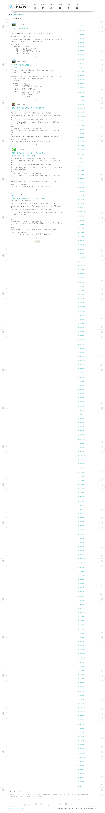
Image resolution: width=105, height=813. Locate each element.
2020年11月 (81, 311)
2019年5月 (81, 385)
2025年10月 (81, 67)
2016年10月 (81, 513)
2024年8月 (81, 125)
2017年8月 (81, 472)
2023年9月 (81, 170)
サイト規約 (22, 808)
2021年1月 (81, 302)
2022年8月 (81, 224)
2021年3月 (81, 294)
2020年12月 (81, 307)
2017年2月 (81, 497)
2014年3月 (81, 641)
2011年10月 (81, 761)
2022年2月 (81, 249)
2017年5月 (81, 484)
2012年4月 (81, 736)
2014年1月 (81, 649)
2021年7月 (81, 278)
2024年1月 (81, 154)
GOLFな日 (15, 30)
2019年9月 (81, 369)
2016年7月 (81, 526)
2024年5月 (81, 137)
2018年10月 (81, 414)
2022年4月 (81, 240)
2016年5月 (81, 534)
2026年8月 (81, 26)
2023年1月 (81, 203)
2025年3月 (81, 96)
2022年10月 (81, 216)
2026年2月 (81, 50)
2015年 (22, 14)
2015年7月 (81, 575)
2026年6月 (81, 34)
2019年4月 (81, 389)
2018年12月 (81, 406)
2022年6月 (81, 232)
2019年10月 (81, 364)
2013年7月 (81, 674)
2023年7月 (81, 179)
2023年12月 (81, 158)
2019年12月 (81, 356)
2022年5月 (81, 236)
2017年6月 (81, 480)
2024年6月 (81, 133)
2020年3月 (81, 344)
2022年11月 (81, 212)
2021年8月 (81, 274)
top (12, 14)
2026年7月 (81, 30)
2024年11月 (81, 112)
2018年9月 (81, 418)
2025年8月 (81, 75)
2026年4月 (81, 42)
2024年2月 (81, 150)
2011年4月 (81, 786)
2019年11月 (81, 360)
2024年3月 (81, 145)
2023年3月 (81, 195)
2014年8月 (81, 621)
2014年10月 (81, 612)
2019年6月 (81, 381)
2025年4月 (81, 92)
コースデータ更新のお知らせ (21, 28)
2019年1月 (81, 402)
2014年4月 (81, 637)
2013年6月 (81, 678)
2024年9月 (81, 121)
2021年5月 (81, 286)
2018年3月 (81, 443)
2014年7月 (81, 625)
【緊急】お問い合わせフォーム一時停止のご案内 (28, 108)
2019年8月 (81, 373)
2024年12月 (81, 108)
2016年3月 (81, 542)
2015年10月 (81, 563)
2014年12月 (81, 604)
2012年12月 (81, 703)
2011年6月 (81, 778)
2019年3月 (81, 393)
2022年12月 (81, 207)
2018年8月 (81, 422)
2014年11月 (81, 608)
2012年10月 (81, 711)
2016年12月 (81, 505)
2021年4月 (81, 290)
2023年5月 (81, 187)
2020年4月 (81, 340)
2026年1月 (81, 55)
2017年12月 (81, 455)
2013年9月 (81, 666)
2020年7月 (81, 327)
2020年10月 (81, 315)
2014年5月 (81, 633)
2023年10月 (81, 166)
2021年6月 (81, 282)
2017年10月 (81, 464)
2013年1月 (81, 699)
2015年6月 (81, 579)
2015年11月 (81, 559)
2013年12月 (81, 654)
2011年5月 (81, 782)
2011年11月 (81, 757)
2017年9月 (81, 468)
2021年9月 (81, 269)
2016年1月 (81, 550)
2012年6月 (81, 728)
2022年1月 (81, 253)
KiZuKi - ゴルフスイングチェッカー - (23, 155)
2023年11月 (81, 162)
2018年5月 (81, 435)
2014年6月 (81, 629)
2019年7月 (81, 377)
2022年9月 (81, 220)
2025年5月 (81, 88)
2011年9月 (81, 765)
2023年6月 (81, 183)
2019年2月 (81, 397)
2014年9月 (81, 616)
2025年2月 (81, 100)
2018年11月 (81, 410)
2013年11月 (81, 658)
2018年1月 (81, 451)
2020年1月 (81, 352)
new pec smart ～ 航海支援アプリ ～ (52, 794)
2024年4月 (81, 141)
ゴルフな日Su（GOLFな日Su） (72, 794)
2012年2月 (81, 744)
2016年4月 (81, 538)
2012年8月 (81, 720)
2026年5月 (81, 38)
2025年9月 (81, 71)
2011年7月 (81, 773)
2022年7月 (81, 228)
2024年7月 (81, 129)
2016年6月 (81, 530)
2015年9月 (81, 567)
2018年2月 (81, 447)
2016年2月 (81, 546)
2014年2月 (81, 645)
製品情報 (16, 14)
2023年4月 (81, 191)
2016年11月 (81, 509)
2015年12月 (81, 554)
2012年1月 (81, 749)
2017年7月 (81, 476)
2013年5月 (81, 682)
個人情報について (13, 808)
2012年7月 (81, 724)
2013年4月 (81, 687)
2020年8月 (81, 323)
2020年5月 (81, 336)
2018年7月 (81, 426)
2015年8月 (81, 571)
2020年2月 (81, 348)
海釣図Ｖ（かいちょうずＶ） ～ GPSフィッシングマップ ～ (26, 794)
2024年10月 (81, 117)
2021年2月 (81, 298)
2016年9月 (81, 517)
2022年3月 (81, 245)
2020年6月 (81, 331)
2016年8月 (81, 521)
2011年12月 (81, 753)
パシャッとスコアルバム (19, 110)
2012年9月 (81, 716)
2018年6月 (81, 431)
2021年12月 (81, 257)
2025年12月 (81, 59)
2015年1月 (81, 600)
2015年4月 (81, 587)
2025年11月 (81, 63)
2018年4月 (81, 439)
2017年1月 (81, 501)
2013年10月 (81, 662)
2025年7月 (81, 79)
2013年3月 (81, 691)
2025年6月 (81, 84)
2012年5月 (81, 732)
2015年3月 (81, 592)
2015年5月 (81, 583)
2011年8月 (81, 769)
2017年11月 (81, 459)
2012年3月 (81, 740)
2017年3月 (81, 492)
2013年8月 (81, 670)
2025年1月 (81, 104)
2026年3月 (81, 46)
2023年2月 (81, 199)
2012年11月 (81, 707)
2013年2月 (81, 695)
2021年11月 (81, 261)
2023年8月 (81, 174)
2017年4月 (81, 488)
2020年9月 (81, 319)
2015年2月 (81, 596)
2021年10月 (81, 265)
